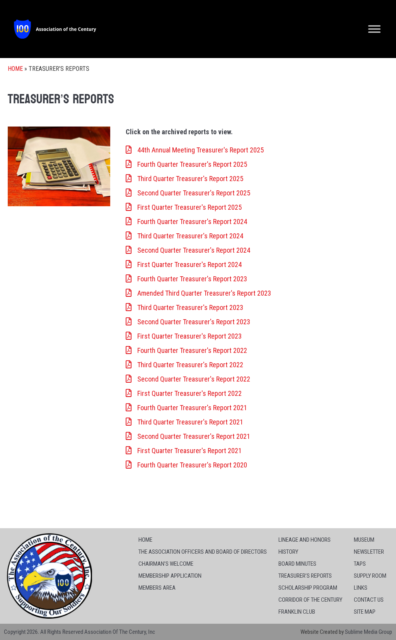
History (288, 551)
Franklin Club (296, 611)
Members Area (157, 587)
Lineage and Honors (304, 539)
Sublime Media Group (368, 631)
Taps (360, 563)
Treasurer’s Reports (305, 575)
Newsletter (369, 551)
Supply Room (370, 575)
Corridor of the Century (310, 599)
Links (360, 587)
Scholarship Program (307, 587)
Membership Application (169, 575)
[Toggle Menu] (374, 29)
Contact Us (369, 599)
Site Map (365, 611)
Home (15, 68)
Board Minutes (297, 563)
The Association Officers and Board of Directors (202, 551)
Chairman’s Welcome (165, 563)
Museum (364, 539)
